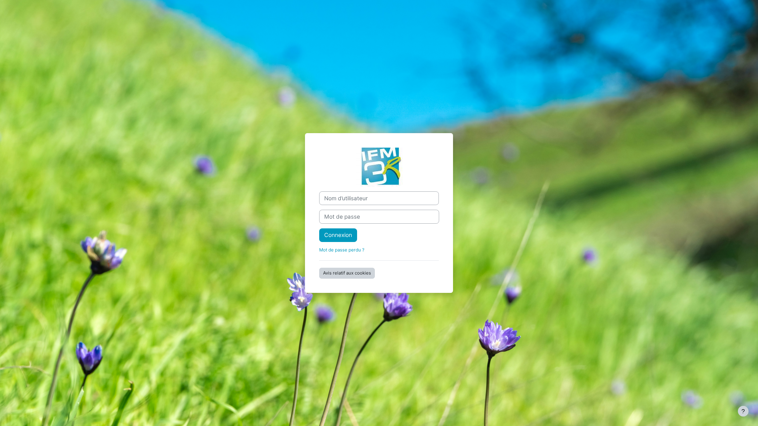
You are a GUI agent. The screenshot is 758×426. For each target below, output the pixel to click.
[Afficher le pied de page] (743, 411)
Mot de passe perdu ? (341, 250)
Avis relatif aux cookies (347, 273)
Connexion (338, 235)
